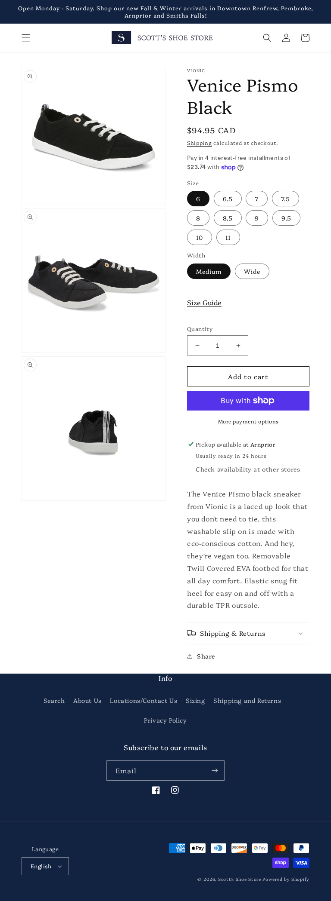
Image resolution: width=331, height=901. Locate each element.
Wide (252, 271)
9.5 (286, 218)
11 (228, 237)
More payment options (248, 421)
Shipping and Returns (247, 700)
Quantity (199, 328)
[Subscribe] (214, 770)
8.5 (228, 218)
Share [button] (206, 656)
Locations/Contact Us (143, 700)
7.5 (285, 198)
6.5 (228, 198)
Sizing (195, 700)
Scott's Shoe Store (239, 879)
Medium (209, 271)
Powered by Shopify (285, 879)
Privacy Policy (165, 720)
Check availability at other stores (248, 469)
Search (54, 700)
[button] (25, 37)
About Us (87, 700)
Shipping (199, 142)
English (41, 866)
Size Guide (204, 302)
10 (199, 237)
